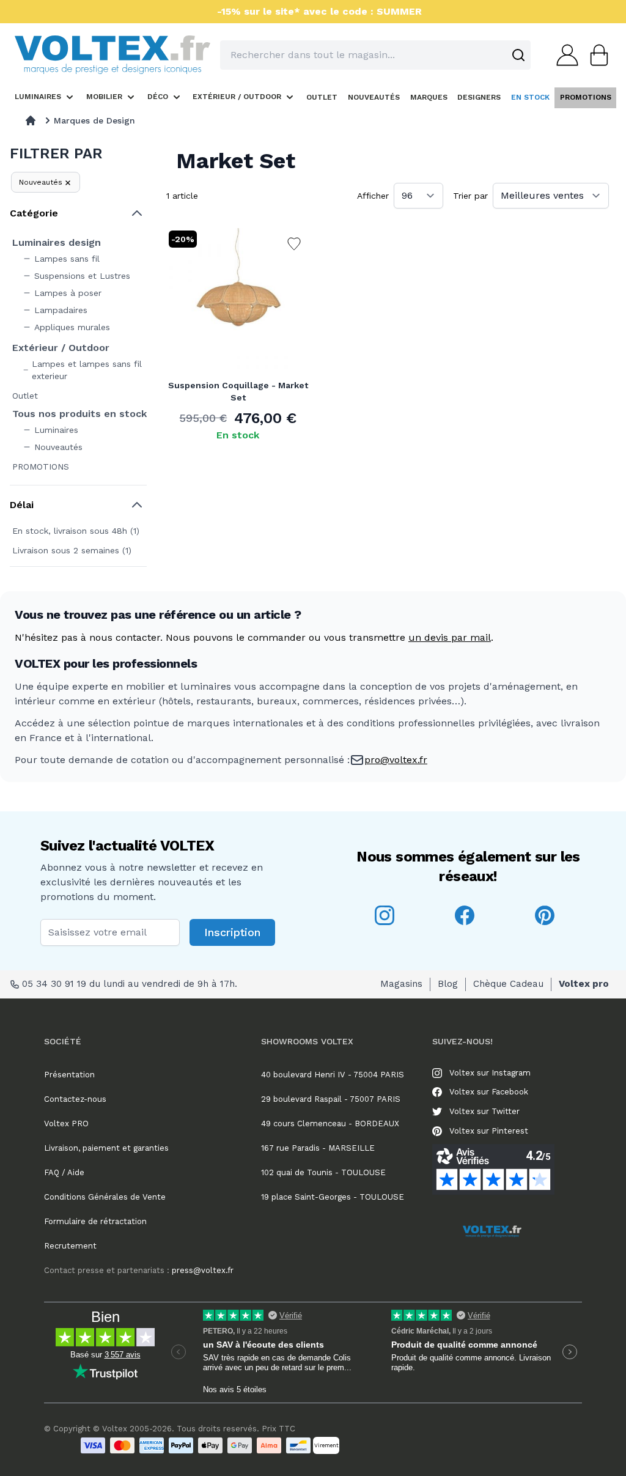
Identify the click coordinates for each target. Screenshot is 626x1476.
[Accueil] (30, 120)
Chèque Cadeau (508, 983)
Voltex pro (584, 983)
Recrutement (70, 1245)
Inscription (232, 932)
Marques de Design (94, 120)
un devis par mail (449, 637)
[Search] (518, 55)
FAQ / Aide (64, 1172)
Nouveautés (40, 182)
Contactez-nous (75, 1099)
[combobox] (375, 55)
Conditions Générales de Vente (105, 1196)
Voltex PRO (66, 1123)
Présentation (69, 1074)
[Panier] (595, 55)
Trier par (470, 196)
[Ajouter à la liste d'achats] (294, 244)
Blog (448, 983)
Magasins (401, 983)
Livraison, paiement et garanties (106, 1148)
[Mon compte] (564, 55)
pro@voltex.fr (395, 760)
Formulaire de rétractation (95, 1221)
